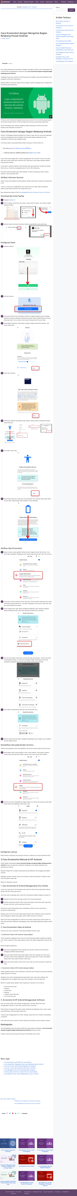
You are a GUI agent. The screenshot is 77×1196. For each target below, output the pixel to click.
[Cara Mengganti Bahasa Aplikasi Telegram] (45, 1163)
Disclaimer (58, 1191)
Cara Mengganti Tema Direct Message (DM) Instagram (19, 1070)
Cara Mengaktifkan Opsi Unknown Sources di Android (34, 192)
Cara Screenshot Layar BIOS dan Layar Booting (17, 1062)
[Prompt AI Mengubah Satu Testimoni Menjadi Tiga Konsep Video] (8, 1162)
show (10, 63)
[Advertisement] (26, 21)
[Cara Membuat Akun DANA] (26, 1163)
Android (20, 2)
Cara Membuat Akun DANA (26, 1166)
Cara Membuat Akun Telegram (64, 61)
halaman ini (12, 200)
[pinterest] (12, 1113)
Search (58, 7)
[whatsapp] (18, 1113)
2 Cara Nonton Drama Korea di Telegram (45, 1150)
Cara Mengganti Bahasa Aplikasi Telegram (45, 1166)
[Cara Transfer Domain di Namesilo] (8, 1147)
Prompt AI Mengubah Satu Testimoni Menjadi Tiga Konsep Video (8, 1166)
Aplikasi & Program (29, 2)
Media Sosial (49, 2)
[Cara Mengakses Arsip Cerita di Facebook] (26, 1179)
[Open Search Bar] (75, 2)
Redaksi (27, 1193)
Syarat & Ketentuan (48, 1191)
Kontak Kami (65, 1191)
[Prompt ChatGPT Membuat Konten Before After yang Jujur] (8, 1178)
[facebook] (7, 1113)
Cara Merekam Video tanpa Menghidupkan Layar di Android (21, 1074)
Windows (63, 2)
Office (56, 2)
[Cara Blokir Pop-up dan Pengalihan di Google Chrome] (45, 1179)
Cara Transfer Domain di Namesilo (8, 1150)
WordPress (71, 2)
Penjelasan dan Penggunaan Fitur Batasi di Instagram (27, 1101)
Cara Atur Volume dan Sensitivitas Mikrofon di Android (19, 1068)
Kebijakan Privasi (37, 1191)
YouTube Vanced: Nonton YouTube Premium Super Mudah (20, 1072)
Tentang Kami (27, 1191)
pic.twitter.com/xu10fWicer (22, 148)
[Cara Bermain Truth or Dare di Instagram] (26, 1147)
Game (37, 2)
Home (14, 2)
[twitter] (9, 1113)
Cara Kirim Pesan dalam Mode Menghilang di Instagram (20, 1066)
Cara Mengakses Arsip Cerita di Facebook (26, 1183)
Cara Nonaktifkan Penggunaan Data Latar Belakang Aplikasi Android (23, 1064)
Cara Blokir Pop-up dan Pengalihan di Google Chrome (45, 1184)
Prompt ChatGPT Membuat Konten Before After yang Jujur (8, 1183)
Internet (42, 2)
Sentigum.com (26, 7)
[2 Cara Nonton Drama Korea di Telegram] (45, 1147)
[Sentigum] (5, 2)
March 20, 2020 (34, 153)
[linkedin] (15, 1113)
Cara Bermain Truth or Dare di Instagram (26, 1150)
